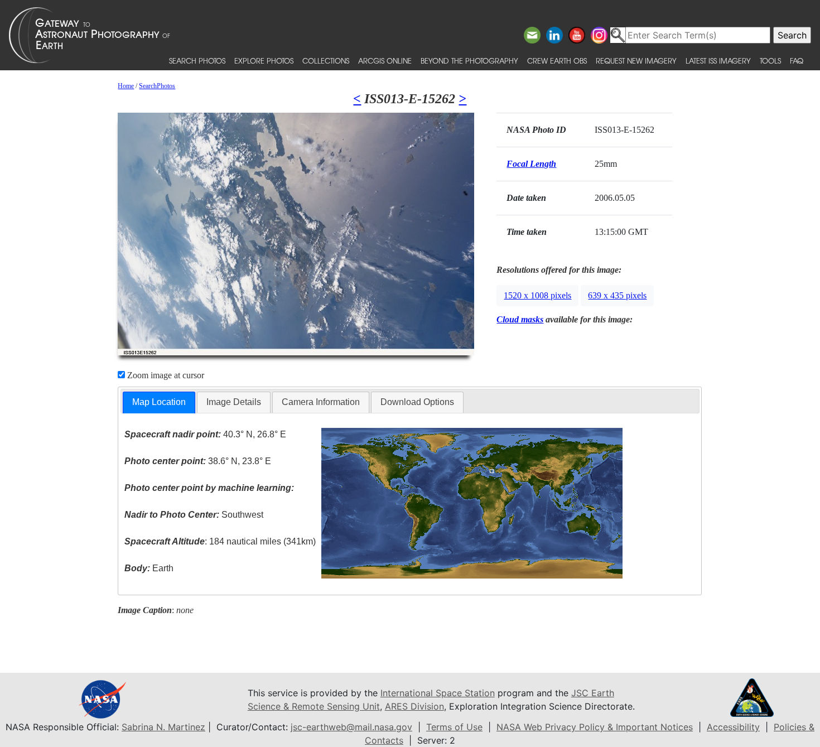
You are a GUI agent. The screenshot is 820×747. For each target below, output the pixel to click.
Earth (148, 568)
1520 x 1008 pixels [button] (537, 295)
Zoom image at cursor (164, 375)
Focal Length (531, 163)
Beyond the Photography (469, 60)
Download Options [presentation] (417, 402)
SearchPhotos (157, 86)
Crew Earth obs (557, 60)
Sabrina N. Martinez (163, 726)
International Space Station (437, 692)
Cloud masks (519, 319)
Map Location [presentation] (159, 402)
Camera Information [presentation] (321, 402)
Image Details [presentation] (233, 402)
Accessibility (733, 726)
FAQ (796, 60)
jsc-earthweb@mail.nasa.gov (351, 726)
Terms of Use (454, 726)
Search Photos (197, 60)
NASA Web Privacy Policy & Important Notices (594, 726)
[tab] (159, 402)
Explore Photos (263, 60)
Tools (770, 60)
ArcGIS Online (385, 60)
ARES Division (414, 706)
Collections (325, 60)
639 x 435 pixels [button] (617, 295)
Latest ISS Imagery (718, 60)
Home (126, 86)
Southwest (193, 514)
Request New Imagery (636, 60)
